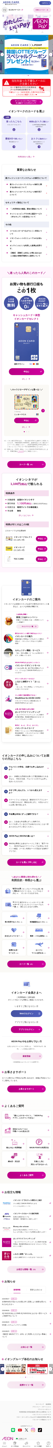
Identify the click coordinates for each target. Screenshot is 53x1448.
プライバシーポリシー (44, 1409)
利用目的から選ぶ (25, 157)
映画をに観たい (39, 123)
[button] (2, 54)
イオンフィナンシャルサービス (41, 1414)
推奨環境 (48, 1404)
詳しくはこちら (25, 515)
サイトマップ (40, 1404)
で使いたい (13, 140)
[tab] (16, 1289)
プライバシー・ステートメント (41, 1407)
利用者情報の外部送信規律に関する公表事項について (35, 1412)
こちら (20, 451)
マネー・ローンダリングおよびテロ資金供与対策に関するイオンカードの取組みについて (34, 1418)
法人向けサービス (14, 10)
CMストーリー (40, 10)
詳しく (24, 379)
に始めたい (39, 140)
